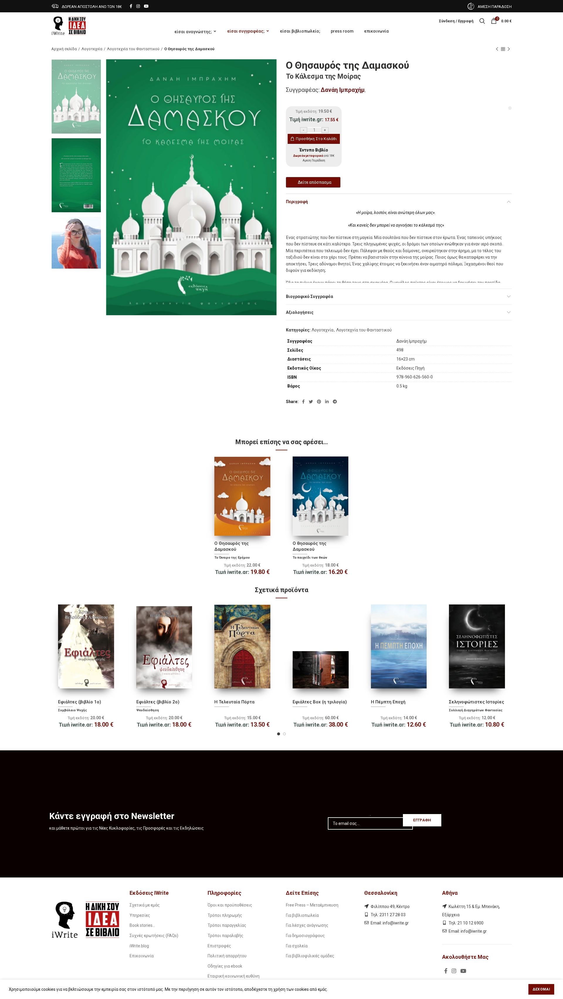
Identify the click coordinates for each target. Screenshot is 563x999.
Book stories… (142, 925)
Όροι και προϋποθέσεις (230, 905)
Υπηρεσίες (140, 915)
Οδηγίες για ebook (225, 966)
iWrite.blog (139, 946)
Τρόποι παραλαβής (225, 935)
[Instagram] (138, 6)
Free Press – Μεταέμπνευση (312, 905)
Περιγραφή (297, 201)
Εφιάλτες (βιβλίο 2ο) (157, 702)
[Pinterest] (319, 401)
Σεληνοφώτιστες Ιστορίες (476, 702)
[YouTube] (146, 6)
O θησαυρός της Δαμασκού (309, 546)
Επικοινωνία (142, 955)
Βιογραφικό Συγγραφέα (309, 296)
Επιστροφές (219, 946)
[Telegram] (335, 401)
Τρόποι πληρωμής (225, 915)
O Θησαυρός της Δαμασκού (231, 546)
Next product (509, 49)
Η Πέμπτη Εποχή (388, 702)
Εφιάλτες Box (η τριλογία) (320, 702)
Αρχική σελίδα (64, 49)
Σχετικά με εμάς (145, 905)
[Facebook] (131, 6)
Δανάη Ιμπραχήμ (342, 89)
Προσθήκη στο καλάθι (316, 139)
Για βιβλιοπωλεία (302, 915)
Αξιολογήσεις (299, 312)
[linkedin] (327, 401)
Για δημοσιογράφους (305, 935)
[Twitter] (311, 401)
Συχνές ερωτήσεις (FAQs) (154, 935)
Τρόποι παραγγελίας (227, 925)
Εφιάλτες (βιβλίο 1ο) (79, 702)
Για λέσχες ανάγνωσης (307, 925)
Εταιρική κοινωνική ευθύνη (234, 976)
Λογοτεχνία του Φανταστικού (133, 49)
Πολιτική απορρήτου (227, 955)
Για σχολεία (297, 946)
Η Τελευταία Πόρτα (234, 702)
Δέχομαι (541, 989)
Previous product (497, 49)
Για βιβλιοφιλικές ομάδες (310, 955)
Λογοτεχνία (92, 49)
